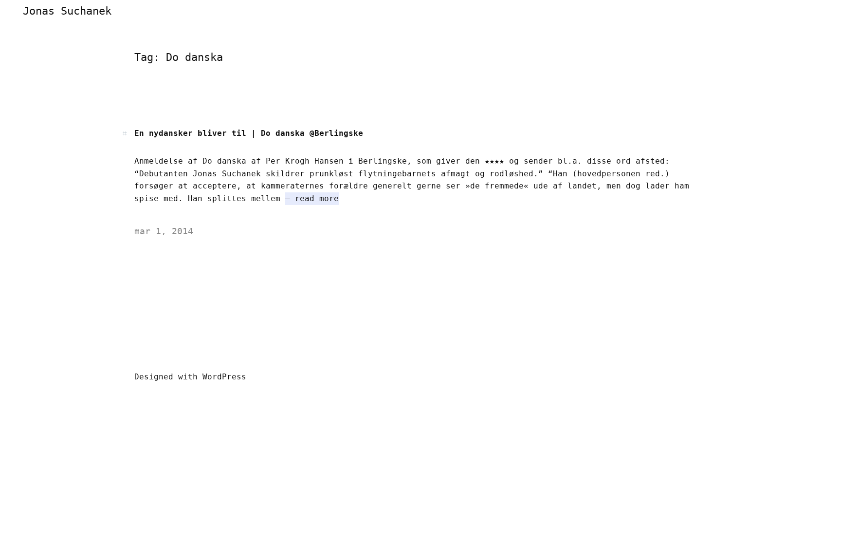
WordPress (224, 376)
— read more (312, 198)
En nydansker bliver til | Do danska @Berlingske (248, 133)
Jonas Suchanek (67, 11)
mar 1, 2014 (163, 231)
